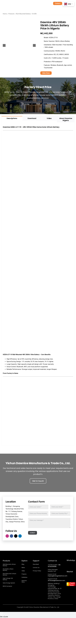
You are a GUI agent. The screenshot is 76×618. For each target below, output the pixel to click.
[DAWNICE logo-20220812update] (19, 3)
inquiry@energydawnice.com (57, 576)
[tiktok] (15, 536)
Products (11, 14)
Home (5, 14)
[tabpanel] (38, 283)
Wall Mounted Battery (23, 14)
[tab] (11, 118)
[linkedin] (20, 536)
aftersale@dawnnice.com (56, 580)
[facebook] (11, 536)
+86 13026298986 (54, 565)
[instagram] (7, 536)
